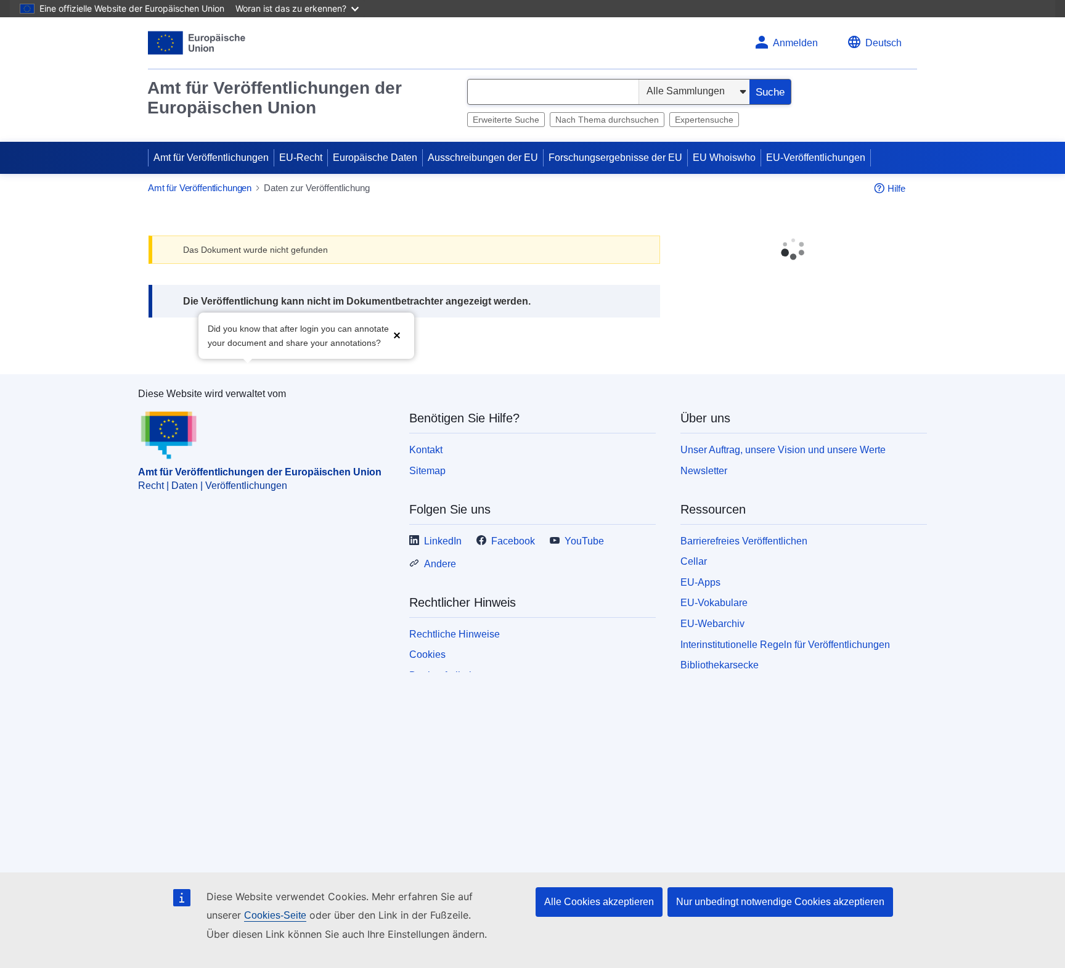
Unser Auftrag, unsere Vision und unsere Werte (783, 450)
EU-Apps (700, 582)
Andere (440, 564)
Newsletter (703, 471)
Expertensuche (704, 120)
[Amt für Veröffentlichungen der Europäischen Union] (197, 43)
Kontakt (426, 450)
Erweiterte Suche (506, 120)
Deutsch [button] (883, 43)
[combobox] (553, 92)
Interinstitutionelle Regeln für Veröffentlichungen (785, 644)
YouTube (584, 541)
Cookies (427, 654)
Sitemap (427, 471)
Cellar (693, 561)
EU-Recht (300, 157)
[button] (397, 334)
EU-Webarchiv (712, 623)
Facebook (513, 541)
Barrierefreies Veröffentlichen (743, 541)
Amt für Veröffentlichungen (211, 157)
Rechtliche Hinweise (454, 634)
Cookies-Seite (275, 915)
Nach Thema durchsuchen (607, 120)
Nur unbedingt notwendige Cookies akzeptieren (780, 901)
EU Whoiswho (724, 157)
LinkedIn (443, 541)
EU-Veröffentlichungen (815, 157)
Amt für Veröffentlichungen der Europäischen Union (274, 97)
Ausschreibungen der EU (483, 157)
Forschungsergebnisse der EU (615, 157)
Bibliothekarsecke (719, 665)
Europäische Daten (375, 157)
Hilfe (896, 188)
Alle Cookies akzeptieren (599, 901)
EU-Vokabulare (714, 602)
